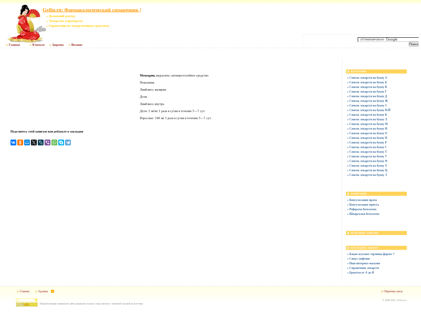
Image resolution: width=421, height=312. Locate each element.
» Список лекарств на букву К (367, 115)
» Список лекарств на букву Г (367, 91)
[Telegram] (68, 142)
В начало (38, 45)
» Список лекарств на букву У (367, 156)
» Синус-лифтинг (358, 258)
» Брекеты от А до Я (360, 272)
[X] (34, 142)
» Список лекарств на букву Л (367, 119)
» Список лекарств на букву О (367, 133)
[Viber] (47, 142)
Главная (14, 45)
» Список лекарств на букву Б (367, 82)
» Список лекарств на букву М (367, 124)
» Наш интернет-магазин (363, 263)
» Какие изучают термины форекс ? (370, 254)
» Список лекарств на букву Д (367, 96)
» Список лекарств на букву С (367, 147)
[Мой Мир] (27, 142)
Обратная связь (393, 291)
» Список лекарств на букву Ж (367, 101)
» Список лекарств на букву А (367, 78)
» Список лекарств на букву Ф (367, 161)
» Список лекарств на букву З (366, 105)
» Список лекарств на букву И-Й (368, 110)
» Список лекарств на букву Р (367, 142)
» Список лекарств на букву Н (367, 128)
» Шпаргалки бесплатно (363, 214)
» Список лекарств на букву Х (367, 165)
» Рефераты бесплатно (361, 209)
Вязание (76, 45)
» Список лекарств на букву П (367, 138)
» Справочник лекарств (363, 268)
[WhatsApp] (54, 142)
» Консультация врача (362, 200)
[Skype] (61, 142)
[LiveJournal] (41, 142)
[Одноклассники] (20, 142)
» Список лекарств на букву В (367, 87)
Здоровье (58, 45)
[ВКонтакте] (13, 142)
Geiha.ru (401, 300)
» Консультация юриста (363, 204)
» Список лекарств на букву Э (367, 175)
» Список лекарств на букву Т (367, 152)
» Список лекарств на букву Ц (367, 170)
